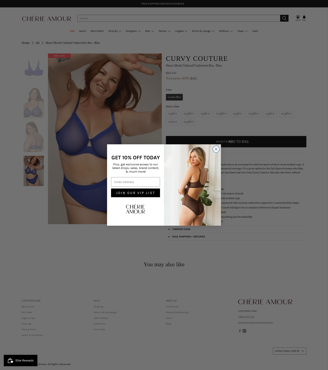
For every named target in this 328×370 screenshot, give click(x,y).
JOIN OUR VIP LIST (135, 193)
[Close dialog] (216, 149)
